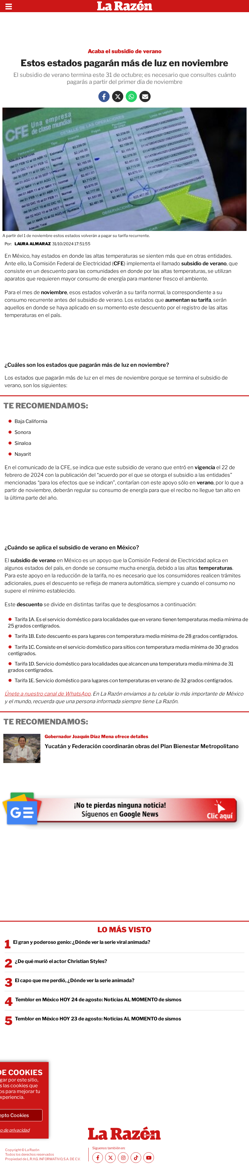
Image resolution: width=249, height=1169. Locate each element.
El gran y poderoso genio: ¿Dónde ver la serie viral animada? (81, 942)
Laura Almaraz (33, 243)
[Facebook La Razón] (104, 96)
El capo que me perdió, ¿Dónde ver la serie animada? (75, 980)
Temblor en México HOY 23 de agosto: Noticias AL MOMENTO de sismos (98, 1019)
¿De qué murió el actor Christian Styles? (61, 961)
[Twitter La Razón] (117, 96)
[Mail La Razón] (145, 96)
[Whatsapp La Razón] (131, 96)
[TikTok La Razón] (136, 1157)
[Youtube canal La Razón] (148, 1157)
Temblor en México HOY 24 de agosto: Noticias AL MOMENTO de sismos (98, 999)
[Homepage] (124, 6)
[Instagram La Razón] (123, 1157)
